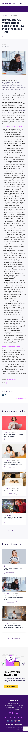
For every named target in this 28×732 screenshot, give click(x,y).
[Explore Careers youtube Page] (17, 713)
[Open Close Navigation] (25, 3)
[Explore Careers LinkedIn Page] (14, 713)
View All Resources (14, 530)
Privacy (16, 729)
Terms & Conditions (9, 729)
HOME (3, 7)
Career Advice (9, 7)
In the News (9, 630)
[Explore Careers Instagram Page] (10, 713)
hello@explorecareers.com (14, 703)
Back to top (20, 398)
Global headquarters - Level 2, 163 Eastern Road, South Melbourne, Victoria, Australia (14, 707)
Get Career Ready (8, 35)
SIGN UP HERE (11, 686)
